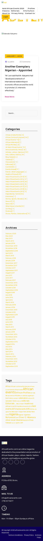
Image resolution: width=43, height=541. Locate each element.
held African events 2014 (24, 406)
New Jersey (27, 412)
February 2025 (11, 233)
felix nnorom (20, 404)
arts (22, 395)
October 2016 (11, 288)
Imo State (12, 412)
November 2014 (11, 337)
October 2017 (11, 268)
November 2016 (11, 285)
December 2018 (11, 246)
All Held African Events (15, 147)
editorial (19, 401)
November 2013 (11, 361)
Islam (16, 412)
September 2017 (12, 270)
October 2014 (11, 339)
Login (5, 17)
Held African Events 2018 (17, 189)
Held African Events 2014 (17, 179)
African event (19, 390)
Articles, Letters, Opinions (17, 152)
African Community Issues (17, 137)
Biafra (8, 398)
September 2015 (12, 315)
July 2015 (9, 319)
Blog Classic (11, 157)
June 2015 (9, 322)
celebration (23, 398)
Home (4, 23)
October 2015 (11, 312)
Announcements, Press (16, 150)
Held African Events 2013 (16, 177)
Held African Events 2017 (16, 186)
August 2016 (10, 292)
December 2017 (11, 263)
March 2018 (10, 256)
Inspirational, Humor (15, 194)
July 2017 (9, 275)
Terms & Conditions (15, 535)
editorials (25, 401)
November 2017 (11, 265)
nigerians (27, 415)
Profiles (31, 8)
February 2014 (11, 356)
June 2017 (9, 278)
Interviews (11, 196)
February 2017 (11, 280)
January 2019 (10, 243)
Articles (17, 395)
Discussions (12, 162)
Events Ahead (12, 169)
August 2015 (10, 317)
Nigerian (20, 415)
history (32, 409)
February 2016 (11, 305)
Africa (8, 386)
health (27, 403)
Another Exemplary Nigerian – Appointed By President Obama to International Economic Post (18, 69)
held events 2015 (23, 409)
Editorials (15, 11)
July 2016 (9, 295)
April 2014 (9, 351)
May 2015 (9, 324)
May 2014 (9, 349)
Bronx (11, 398)
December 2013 (11, 359)
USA (21, 423)
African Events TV (13, 140)
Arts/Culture (28, 11)
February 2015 (11, 329)
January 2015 (10, 332)
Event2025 (11, 167)
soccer (13, 423)
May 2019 (9, 238)
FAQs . (39, 537)
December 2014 (11, 334)
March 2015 (10, 327)
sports (18, 423)
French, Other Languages (16, 172)
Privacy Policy (17, 13)
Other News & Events (15, 206)
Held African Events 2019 (16, 191)
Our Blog (10, 209)
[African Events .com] (4, 2)
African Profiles (13, 145)
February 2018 (11, 258)
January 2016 (10, 307)
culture (30, 398)
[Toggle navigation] (3, 6)
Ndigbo (21, 412)
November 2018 (11, 248)
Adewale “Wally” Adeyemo (20, 23)
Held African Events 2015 (16, 181)
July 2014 (9, 346)
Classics (6, 11)
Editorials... (11, 403)
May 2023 (9, 236)
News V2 (10, 204)
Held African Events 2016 (17, 184)
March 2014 (10, 354)
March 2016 (10, 302)
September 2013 (12, 366)
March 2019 (10, 241)
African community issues (20, 386)
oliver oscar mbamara (15, 420)
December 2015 (11, 310)
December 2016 (11, 283)
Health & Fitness (13, 174)
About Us (6, 13)
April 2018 (9, 253)
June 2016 (9, 297)
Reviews (10, 211)
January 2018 (10, 260)
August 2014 (10, 344)
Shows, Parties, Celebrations (18, 214)
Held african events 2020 (13, 8)
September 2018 (12, 251)
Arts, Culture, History (15, 154)
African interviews (13, 142)
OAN (17, 417)
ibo (35, 409)
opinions (26, 420)
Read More (9, 97)
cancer (16, 398)
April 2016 (9, 300)
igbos (7, 412)
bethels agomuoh (28, 396)
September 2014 (12, 342)
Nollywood (10, 417)
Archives (38, 535)
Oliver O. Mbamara (27, 417)
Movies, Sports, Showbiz (16, 199)
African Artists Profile (15, 135)
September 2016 (12, 290)
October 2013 (11, 364)
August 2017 (10, 273)
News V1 (10, 201)
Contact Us (30, 13)
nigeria (13, 414)
